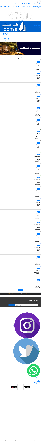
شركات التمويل (32, 6)
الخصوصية (38, 381)
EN (39, 28)
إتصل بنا (7, 40)
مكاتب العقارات (26, 6)
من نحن (38, 378)
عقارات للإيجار (19, 3)
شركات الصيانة (9, 6)
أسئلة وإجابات (37, 382)
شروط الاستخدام (37, 380)
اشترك (12, 305)
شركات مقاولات (15, 6)
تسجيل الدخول (13, 3)
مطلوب (20, 6)
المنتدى (36, 7)
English (39, 3)
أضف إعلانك (31, 3)
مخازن (22, 58)
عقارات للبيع (25, 3)
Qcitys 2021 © (20, 20)
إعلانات (38, 383)
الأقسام (3, 6)
